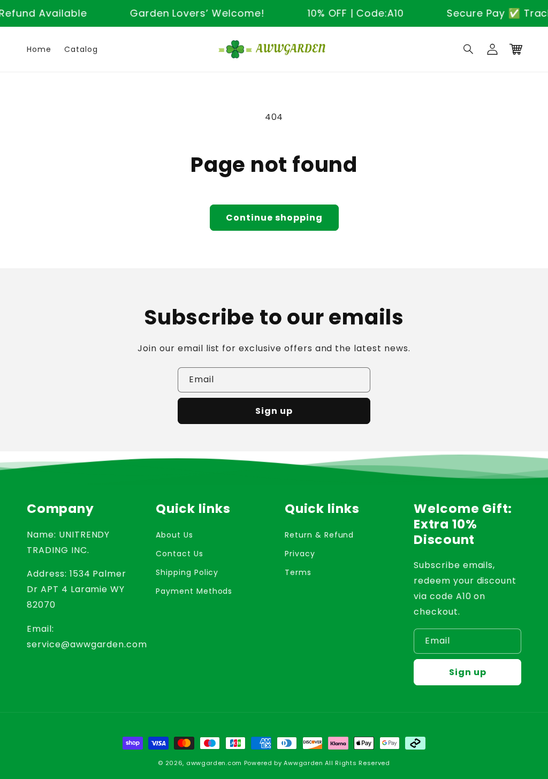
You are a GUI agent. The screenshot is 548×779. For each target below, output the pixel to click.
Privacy (300, 553)
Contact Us (179, 553)
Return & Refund (319, 535)
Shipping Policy (187, 572)
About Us (174, 535)
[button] (469, 49)
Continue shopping (274, 217)
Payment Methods (194, 591)
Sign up (274, 411)
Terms (298, 572)
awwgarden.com (214, 763)
